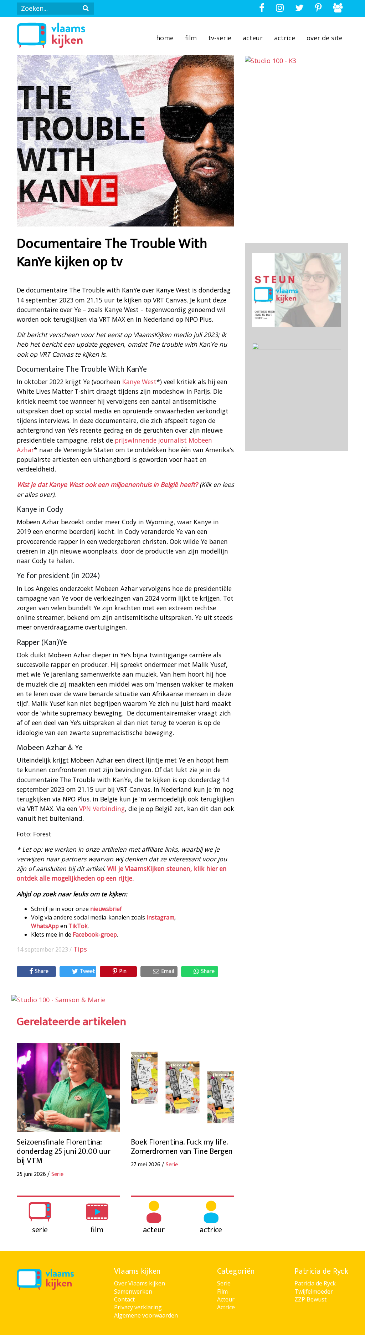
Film (191, 38)
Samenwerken (133, 1291)
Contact (124, 1299)
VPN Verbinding (102, 808)
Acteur (253, 38)
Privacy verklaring (138, 1307)
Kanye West (139, 381)
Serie (224, 1283)
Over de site (325, 38)
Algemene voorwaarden (146, 1315)
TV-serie (219, 38)
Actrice (284, 38)
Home (165, 38)
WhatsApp (45, 926)
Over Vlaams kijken (139, 1283)
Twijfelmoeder (313, 1291)
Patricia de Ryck (315, 1283)
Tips (80, 949)
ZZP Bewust (310, 1299)
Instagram (160, 917)
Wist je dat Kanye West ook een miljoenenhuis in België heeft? (107, 484)
